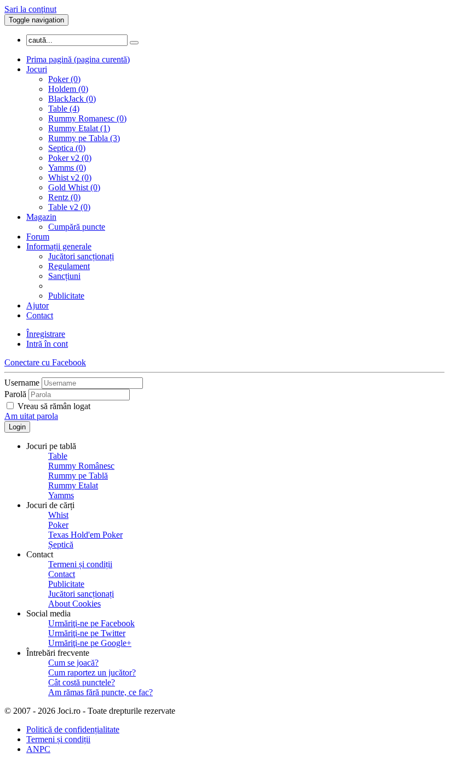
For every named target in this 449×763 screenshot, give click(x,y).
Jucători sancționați (81, 256)
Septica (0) (66, 148)
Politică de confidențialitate (72, 729)
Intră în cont (47, 343)
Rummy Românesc (81, 465)
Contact (39, 315)
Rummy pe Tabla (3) (84, 138)
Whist (58, 515)
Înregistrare (45, 334)
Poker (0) (64, 79)
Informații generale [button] (58, 246)
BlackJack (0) (72, 98)
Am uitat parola (31, 416)
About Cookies (74, 603)
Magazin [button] (41, 217)
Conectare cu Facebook (45, 362)
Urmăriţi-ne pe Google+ (89, 643)
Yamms (61, 495)
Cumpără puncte (76, 226)
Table (57, 456)
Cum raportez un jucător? (92, 672)
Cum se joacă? (73, 662)
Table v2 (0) (69, 207)
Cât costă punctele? (81, 682)
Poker (58, 524)
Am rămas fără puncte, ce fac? (100, 692)
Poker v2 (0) (69, 157)
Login (17, 427)
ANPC (38, 749)
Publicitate (66, 295)
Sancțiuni (64, 276)
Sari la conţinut (30, 9)
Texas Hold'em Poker (85, 534)
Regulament (69, 266)
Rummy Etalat (73, 485)
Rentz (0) (64, 197)
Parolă (15, 394)
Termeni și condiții (80, 564)
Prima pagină (78, 59)
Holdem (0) (68, 89)
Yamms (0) (67, 167)
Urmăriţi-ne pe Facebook (91, 623)
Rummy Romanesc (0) (87, 118)
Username (21, 382)
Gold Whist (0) (74, 187)
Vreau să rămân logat (54, 406)
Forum (37, 236)
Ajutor (37, 305)
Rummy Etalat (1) (79, 128)
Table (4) (63, 108)
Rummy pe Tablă (78, 475)
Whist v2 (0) (69, 177)
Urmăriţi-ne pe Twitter (86, 633)
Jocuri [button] (36, 69)
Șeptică (60, 544)
